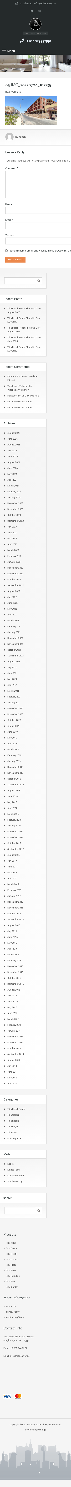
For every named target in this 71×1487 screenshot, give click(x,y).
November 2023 (15, 509)
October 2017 (14, 843)
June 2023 (12, 532)
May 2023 (12, 538)
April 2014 (12, 1083)
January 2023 (14, 562)
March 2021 (13, 691)
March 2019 (13, 749)
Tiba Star (10, 1281)
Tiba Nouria (12, 1259)
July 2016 (12, 931)
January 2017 (14, 896)
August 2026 (13, 433)
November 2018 (15, 773)
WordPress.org (15, 1181)
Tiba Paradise (13, 1276)
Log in (10, 1164)
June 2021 (12, 673)
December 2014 (15, 1036)
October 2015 (14, 978)
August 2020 (13, 726)
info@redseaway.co (45, 3)
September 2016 (15, 919)
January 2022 (14, 632)
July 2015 (12, 995)
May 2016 (12, 943)
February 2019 (14, 755)
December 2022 (15, 567)
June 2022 (12, 603)
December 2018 (15, 767)
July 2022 (12, 597)
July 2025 (12, 450)
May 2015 (12, 1007)
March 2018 (13, 814)
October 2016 (14, 913)
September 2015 (15, 984)
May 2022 (12, 608)
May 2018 (12, 802)
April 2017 (12, 878)
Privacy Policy (12, 1311)
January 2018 (14, 825)
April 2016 (12, 948)
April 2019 (12, 743)
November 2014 (15, 1042)
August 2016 (13, 925)
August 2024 (13, 462)
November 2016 (15, 907)
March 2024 (13, 485)
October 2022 (14, 579)
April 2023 (12, 544)
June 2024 (12, 468)
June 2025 (12, 456)
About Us (11, 1306)
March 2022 (13, 620)
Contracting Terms (15, 1317)
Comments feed (15, 1175)
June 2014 (12, 1072)
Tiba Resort (13, 1120)
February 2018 (14, 819)
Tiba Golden (13, 1115)
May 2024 (12, 474)
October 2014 (14, 1048)
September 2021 (15, 655)
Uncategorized (14, 1138)
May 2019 (12, 737)
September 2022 (15, 585)
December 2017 (15, 831)
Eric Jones (27, 401)
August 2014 (13, 1060)
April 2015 (12, 1013)
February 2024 (14, 491)
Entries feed (13, 1169)
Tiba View (12, 1132)
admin (22, 136)
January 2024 (14, 497)
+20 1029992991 (39, 41)
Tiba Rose (11, 1270)
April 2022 (12, 614)
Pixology (41, 1429)
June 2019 (12, 732)
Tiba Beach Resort (16, 1109)
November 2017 (15, 837)
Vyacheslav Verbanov (18, 390)
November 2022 (15, 573)
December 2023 (15, 503)
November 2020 (15, 714)
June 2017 (12, 866)
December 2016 (15, 902)
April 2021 (12, 685)
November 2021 (15, 644)
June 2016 (12, 937)
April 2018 (12, 808)
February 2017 (14, 890)
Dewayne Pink (32, 395)
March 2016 (13, 954)
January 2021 (14, 702)
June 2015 (12, 1001)
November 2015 (15, 972)
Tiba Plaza (11, 1265)
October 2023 (14, 515)
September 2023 (15, 521)
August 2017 (13, 855)
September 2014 (15, 1054)
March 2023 (13, 550)
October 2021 (14, 650)
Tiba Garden (12, 1287)
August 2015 (13, 989)
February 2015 (14, 1025)
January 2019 (14, 761)
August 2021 (13, 661)
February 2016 (14, 960)
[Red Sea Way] (35, 25)
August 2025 (13, 444)
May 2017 (12, 872)
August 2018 (13, 790)
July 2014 (12, 1066)
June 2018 (12, 796)
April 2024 (12, 480)
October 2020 (14, 720)
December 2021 (15, 638)
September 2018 (15, 784)
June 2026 (12, 439)
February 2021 (14, 696)
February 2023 (14, 556)
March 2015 (13, 1019)
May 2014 (12, 1077)
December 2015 (15, 966)
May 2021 (12, 679)
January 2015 (14, 1030)
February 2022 (14, 626)
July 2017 (12, 861)
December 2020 (15, 708)
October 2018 (14, 778)
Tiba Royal (12, 1126)
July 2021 (12, 667)
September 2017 (15, 849)
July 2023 (12, 526)
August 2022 (13, 591)
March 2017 (13, 884)
